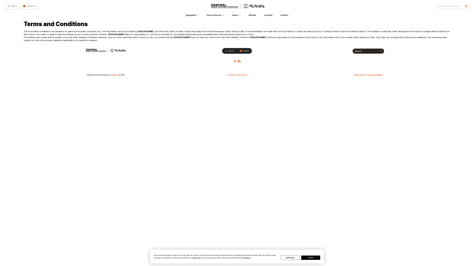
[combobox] (453, 6)
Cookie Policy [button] (196, 258)
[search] (467, 6)
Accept (310, 258)
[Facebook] (235, 61)
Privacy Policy (359, 75)
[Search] (381, 51)
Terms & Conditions (375, 75)
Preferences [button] (246, 258)
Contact (284, 15)
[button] (12, 6)
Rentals (252, 15)
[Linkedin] (239, 61)
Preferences (290, 258)
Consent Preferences (237, 75)
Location (268, 15)
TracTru (114, 75)
